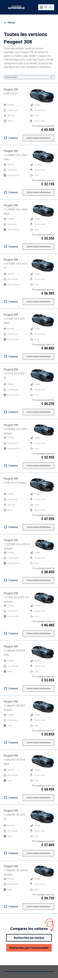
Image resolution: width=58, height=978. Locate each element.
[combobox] (46, 7)
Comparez (13, 137)
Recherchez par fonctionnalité (29, 947)
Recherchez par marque (29, 937)
